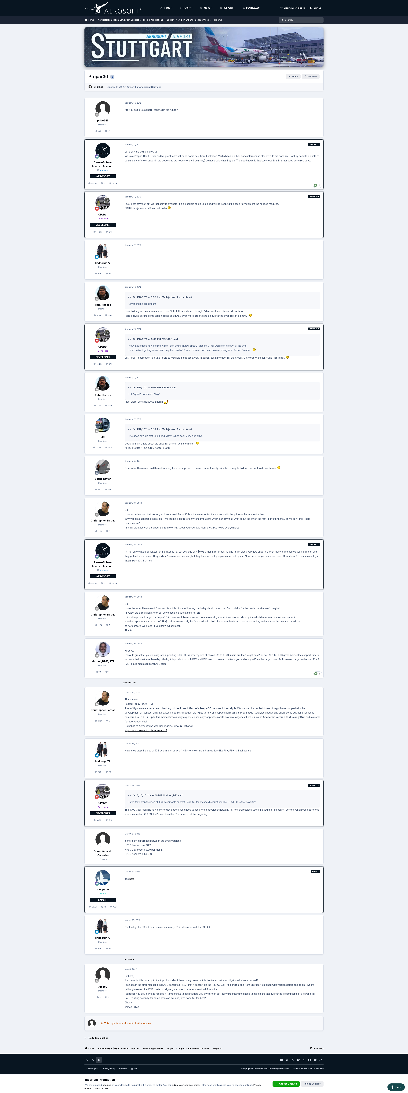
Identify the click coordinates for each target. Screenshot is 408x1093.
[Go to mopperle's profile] (102, 877)
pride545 (98, 87)
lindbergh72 (102, 263)
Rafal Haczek (103, 304)
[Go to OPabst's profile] (102, 202)
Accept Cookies (288, 1083)
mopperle (103, 889)
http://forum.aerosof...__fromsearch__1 (146, 730)
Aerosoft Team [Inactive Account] (102, 164)
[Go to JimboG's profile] (102, 974)
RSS (135, 1068)
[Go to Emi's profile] (102, 425)
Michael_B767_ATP (102, 661)
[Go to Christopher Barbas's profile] (102, 508)
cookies (106, 1085)
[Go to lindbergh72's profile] (102, 251)
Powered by (308, 1068)
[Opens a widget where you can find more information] (396, 1087)
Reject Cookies (312, 1083)
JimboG (103, 986)
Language (91, 1068)
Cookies (123, 1068)
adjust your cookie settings (186, 1085)
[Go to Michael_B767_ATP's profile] (102, 649)
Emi (103, 436)
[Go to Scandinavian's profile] (102, 466)
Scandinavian (103, 478)
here (131, 878)
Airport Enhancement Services (144, 87)
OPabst (102, 214)
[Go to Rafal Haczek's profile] (102, 292)
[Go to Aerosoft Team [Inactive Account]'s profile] (102, 150)
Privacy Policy (108, 1068)
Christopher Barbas (103, 520)
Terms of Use (101, 1088)
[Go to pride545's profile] (90, 87)
